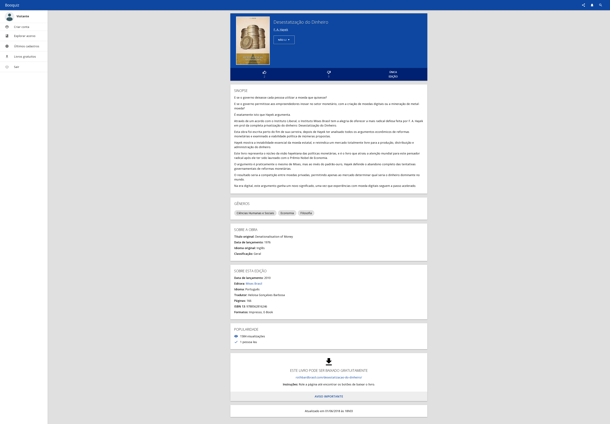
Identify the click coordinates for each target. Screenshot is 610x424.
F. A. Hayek (281, 29)
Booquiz (12, 5)
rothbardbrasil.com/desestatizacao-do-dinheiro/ (329, 377)
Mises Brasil (254, 283)
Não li (282, 39)
